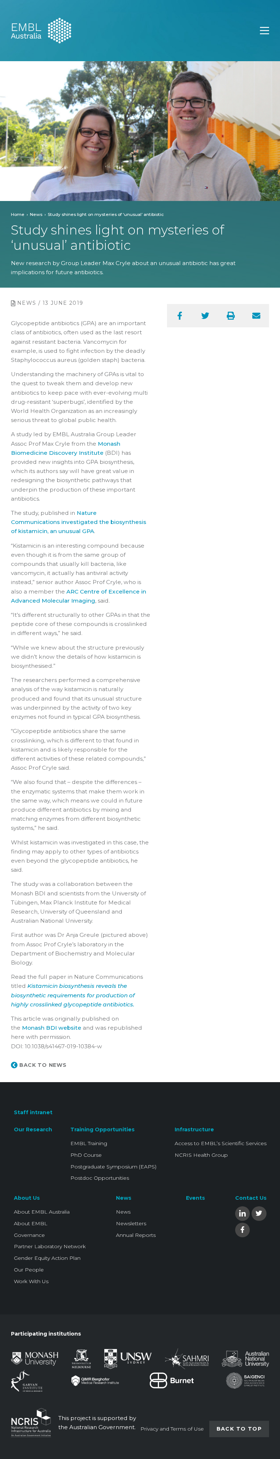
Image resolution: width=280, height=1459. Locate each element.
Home (17, 214)
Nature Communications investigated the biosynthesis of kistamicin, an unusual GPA (78, 522)
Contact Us (251, 1198)
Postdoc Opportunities (99, 1178)
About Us (27, 1198)
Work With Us (31, 1281)
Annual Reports (136, 1235)
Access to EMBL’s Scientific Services (221, 1143)
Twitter (258, 1213)
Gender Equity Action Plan (47, 1258)
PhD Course (86, 1155)
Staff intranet (33, 1112)
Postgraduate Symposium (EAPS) (113, 1166)
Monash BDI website (52, 1027)
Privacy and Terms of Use (172, 1429)
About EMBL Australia (42, 1211)
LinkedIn (242, 1213)
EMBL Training (88, 1143)
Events (195, 1198)
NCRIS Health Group (201, 1155)
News (36, 214)
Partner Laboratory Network (50, 1246)
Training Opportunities (102, 1129)
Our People (29, 1269)
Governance (29, 1235)
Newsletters (131, 1223)
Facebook (242, 1229)
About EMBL (30, 1223)
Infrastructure (194, 1129)
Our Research (33, 1129)
